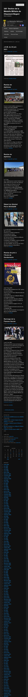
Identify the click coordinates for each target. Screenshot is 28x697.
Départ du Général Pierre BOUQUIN (11, 205)
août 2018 (6, 605)
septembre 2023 (7, 514)
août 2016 (6, 643)
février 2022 (6, 543)
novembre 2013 (7, 691)
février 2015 (6, 668)
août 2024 (6, 497)
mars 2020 (6, 575)
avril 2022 (6, 539)
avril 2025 (6, 486)
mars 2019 (6, 594)
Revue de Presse (14, 34)
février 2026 (6, 472)
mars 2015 (6, 666)
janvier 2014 (6, 688)
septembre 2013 (7, 695)
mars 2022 (6, 541)
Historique (6, 31)
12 (19, 453)
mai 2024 (6, 502)
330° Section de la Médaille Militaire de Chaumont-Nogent (12, 11)
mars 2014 (6, 685)
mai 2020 (6, 572)
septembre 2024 (7, 496)
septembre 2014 (7, 676)
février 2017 (6, 633)
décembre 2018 (7, 599)
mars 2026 (6, 470)
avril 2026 (6, 469)
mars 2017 (6, 632)
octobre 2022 (7, 532)
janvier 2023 (6, 527)
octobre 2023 (7, 513)
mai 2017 (6, 629)
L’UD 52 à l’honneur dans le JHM (11, 429)
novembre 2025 (7, 475)
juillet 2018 (6, 607)
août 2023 (6, 516)
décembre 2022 (7, 529)
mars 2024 (6, 505)
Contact (5, 37)
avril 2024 (6, 503)
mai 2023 (6, 521)
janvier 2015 (6, 670)
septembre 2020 (7, 568)
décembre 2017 (7, 618)
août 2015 (6, 659)
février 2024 (6, 507)
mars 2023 (6, 524)
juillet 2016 (6, 644)
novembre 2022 (7, 530)
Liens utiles (6, 34)
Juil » (19, 459)
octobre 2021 (7, 547)
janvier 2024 (6, 508)
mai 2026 (6, 467)
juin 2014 (6, 680)
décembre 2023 (7, 510)
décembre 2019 (7, 580)
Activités (12, 31)
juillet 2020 (6, 569)
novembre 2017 (7, 619)
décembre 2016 (7, 637)
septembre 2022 (7, 533)
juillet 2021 (6, 552)
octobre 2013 (7, 693)
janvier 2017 (6, 635)
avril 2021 (6, 557)
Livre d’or (11, 436)
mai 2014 (6, 682)
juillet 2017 (6, 626)
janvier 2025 (6, 491)
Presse (14, 78)
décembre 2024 (7, 492)
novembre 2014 (7, 673)
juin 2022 (6, 536)
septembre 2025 (7, 478)
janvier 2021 (6, 561)
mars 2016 (6, 651)
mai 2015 (6, 663)
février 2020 (6, 577)
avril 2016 (6, 649)
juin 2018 (6, 608)
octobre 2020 (7, 566)
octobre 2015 (7, 655)
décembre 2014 (7, 671)
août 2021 (6, 550)
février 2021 (6, 560)
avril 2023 (6, 522)
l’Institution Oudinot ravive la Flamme (12, 423)
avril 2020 (6, 574)
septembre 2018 (7, 604)
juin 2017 (6, 627)
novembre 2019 (7, 582)
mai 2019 (6, 591)
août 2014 (6, 677)
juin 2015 (6, 662)
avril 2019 (6, 593)
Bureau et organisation (14, 28)
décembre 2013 (7, 690)
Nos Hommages (19, 31)
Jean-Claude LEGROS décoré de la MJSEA (14, 416)
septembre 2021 (7, 549)
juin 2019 (6, 590)
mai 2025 (6, 485)
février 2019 (6, 596)
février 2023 (6, 525)
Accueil (5, 28)
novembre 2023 (7, 511)
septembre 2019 (7, 585)
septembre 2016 (7, 641)
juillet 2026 (6, 464)
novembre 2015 (7, 654)
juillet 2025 (6, 481)
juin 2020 (6, 571)
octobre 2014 (7, 674)
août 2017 (6, 624)
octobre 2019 (7, 583)
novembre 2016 (7, 638)
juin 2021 (6, 554)
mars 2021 (6, 558)
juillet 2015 (6, 660)
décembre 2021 (7, 546)
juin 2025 (6, 483)
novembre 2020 (7, 564)
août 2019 (6, 586)
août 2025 (6, 480)
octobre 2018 (7, 602)
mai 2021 (6, 555)
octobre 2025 (7, 477)
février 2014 (6, 687)
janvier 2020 (6, 579)
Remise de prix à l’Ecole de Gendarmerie (10, 254)
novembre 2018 (7, 601)
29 (7, 457)
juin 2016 (6, 646)
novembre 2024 (7, 494)
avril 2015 (6, 665)
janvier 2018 (6, 616)
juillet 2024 (6, 499)
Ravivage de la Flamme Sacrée (10, 320)
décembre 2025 (7, 474)
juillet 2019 (6, 588)
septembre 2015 (7, 657)
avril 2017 (6, 630)
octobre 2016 (7, 640)
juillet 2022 (6, 535)
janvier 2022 (6, 544)
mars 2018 (6, 613)
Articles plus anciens (9, 410)
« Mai (8, 459)
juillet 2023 (6, 518)
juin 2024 (6, 500)
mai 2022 (6, 538)
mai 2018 (6, 610)
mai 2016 (6, 648)
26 (19, 456)
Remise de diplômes (8, 86)
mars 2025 (6, 488)
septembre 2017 (7, 622)
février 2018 (6, 615)
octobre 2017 (7, 621)
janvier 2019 (6, 597)
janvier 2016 (6, 652)
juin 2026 (6, 466)
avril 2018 (6, 612)
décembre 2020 (7, 563)
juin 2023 (6, 519)
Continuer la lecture (8, 402)
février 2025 (6, 489)
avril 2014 (6, 684)
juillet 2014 (6, 679)
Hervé (15, 51)
